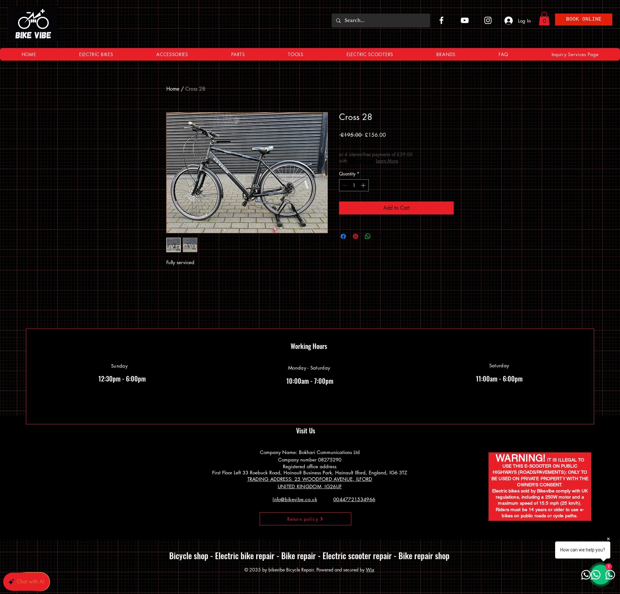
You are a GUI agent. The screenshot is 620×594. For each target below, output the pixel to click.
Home (172, 88)
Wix (370, 570)
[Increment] (364, 185)
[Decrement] (344, 185)
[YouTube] (465, 20)
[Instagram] (488, 20)
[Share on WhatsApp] (368, 236)
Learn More (387, 161)
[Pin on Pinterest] (355, 236)
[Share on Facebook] (343, 236)
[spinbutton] (354, 185)
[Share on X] (380, 236)
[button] (544, 18)
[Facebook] (441, 20)
